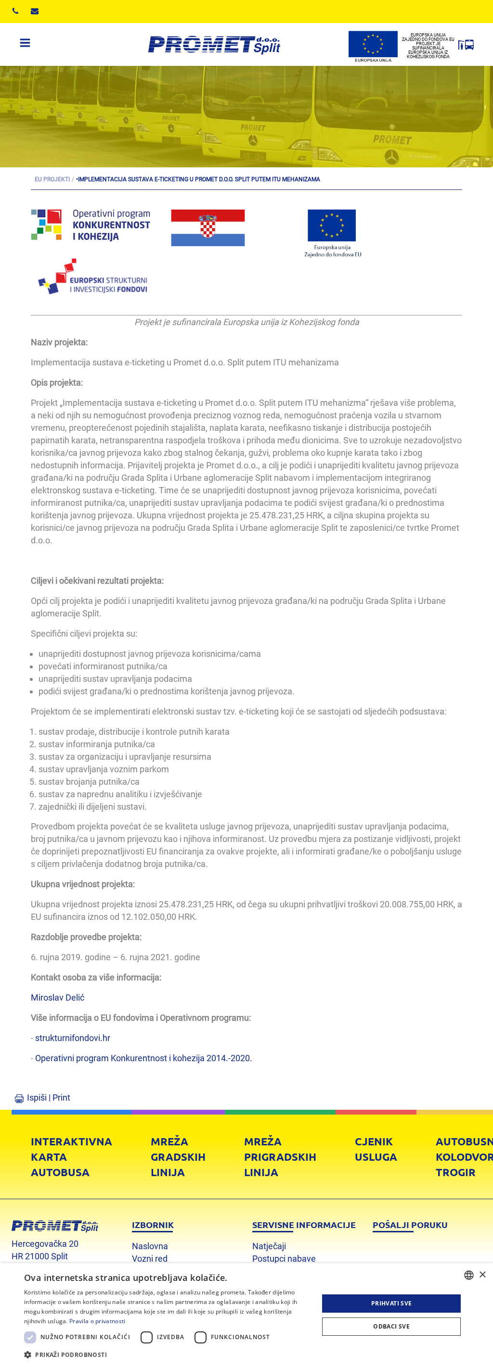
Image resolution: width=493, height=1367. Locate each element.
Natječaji (269, 1246)
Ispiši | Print (48, 1097)
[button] (167, 1354)
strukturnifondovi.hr (72, 1038)
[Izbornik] (25, 44)
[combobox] (469, 1275)
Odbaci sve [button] (391, 1326)
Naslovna (150, 1246)
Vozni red (150, 1259)
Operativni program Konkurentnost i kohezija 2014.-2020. (143, 1058)
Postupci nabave (284, 1259)
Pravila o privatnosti (97, 1321)
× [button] (482, 1275)
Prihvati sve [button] (391, 1303)
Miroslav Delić (57, 997)
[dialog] (246, 1315)
